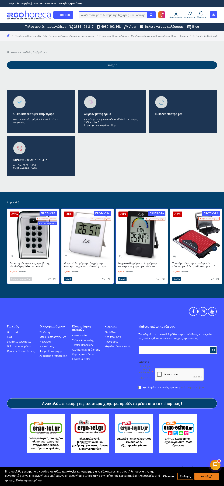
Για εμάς (13, 326)
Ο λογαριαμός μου (52, 326)
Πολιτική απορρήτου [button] (29, 480)
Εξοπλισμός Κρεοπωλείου (113, 36)
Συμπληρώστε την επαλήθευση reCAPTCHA (145, 372)
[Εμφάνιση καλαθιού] (213, 14)
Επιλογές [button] (185, 476)
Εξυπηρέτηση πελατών (81, 328)
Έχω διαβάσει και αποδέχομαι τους (173, 387)
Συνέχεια (112, 65)
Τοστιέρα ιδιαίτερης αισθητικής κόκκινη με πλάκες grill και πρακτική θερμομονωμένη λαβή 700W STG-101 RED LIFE (194, 265)
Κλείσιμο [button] (168, 476)
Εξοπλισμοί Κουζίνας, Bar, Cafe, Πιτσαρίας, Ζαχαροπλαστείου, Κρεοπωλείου (55, 36)
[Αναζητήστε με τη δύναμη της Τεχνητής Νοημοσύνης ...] (151, 15)
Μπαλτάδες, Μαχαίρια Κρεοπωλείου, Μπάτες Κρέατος (159, 36)
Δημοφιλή (13, 202)
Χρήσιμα (111, 326)
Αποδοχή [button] (206, 476)
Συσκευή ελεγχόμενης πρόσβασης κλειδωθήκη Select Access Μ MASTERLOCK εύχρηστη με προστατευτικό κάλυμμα (30, 265)
